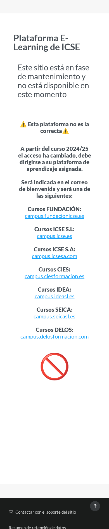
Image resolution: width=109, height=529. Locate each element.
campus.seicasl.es (54, 316)
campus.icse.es (54, 235)
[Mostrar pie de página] (95, 506)
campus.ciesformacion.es (54, 276)
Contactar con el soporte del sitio (45, 511)
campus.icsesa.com (54, 255)
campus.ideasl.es (55, 296)
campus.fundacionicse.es (54, 215)
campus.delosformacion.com (54, 336)
